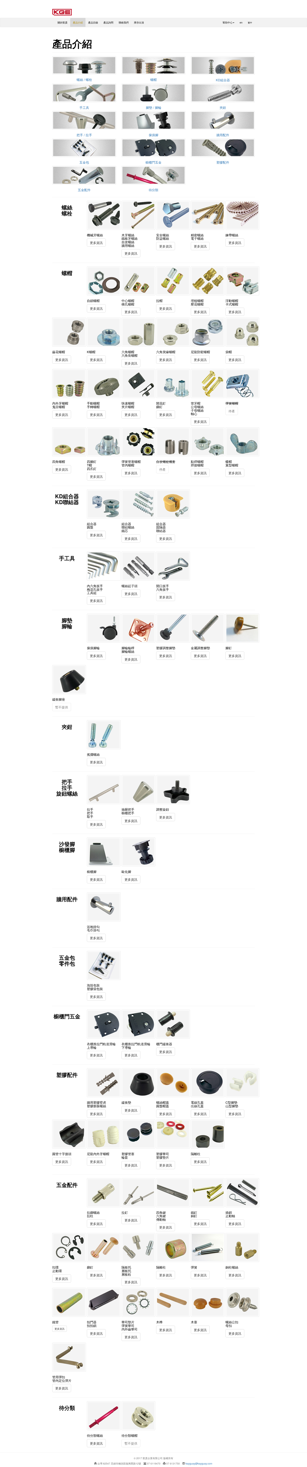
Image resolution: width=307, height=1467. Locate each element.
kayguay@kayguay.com (198, 1463)
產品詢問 (108, 22)
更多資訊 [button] (96, 242)
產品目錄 (93, 22)
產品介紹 (78, 22)
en (241, 22)
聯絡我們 (124, 22)
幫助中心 (228, 22)
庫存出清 (139, 22)
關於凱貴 (63, 22)
